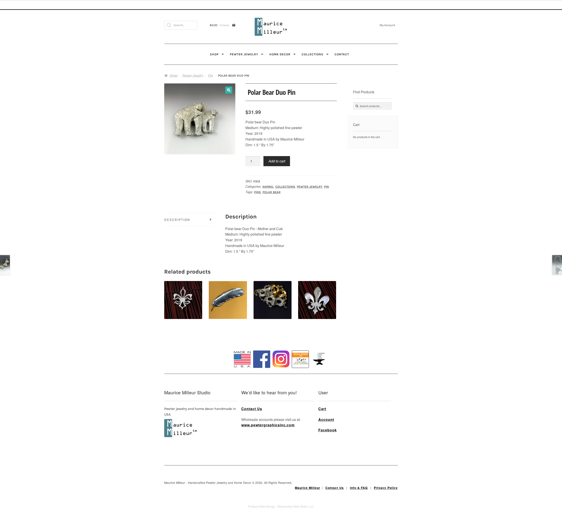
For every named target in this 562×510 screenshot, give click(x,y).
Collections (312, 54)
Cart (322, 408)
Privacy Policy (386, 488)
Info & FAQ (359, 488)
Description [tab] (177, 220)
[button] (228, 90)
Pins (257, 192)
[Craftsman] (300, 359)
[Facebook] (261, 359)
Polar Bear (272, 192)
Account (326, 419)
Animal (268, 187)
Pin (210, 75)
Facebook (327, 430)
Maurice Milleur (307, 488)
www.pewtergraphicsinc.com (268, 424)
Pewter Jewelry (244, 54)
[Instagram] (281, 359)
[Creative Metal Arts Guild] (319, 359)
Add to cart (276, 161)
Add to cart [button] (183, 292)
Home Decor (279, 54)
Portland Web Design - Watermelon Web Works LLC (281, 506)
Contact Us (251, 408)
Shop (214, 54)
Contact (342, 54)
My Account (387, 25)
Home (173, 75)
